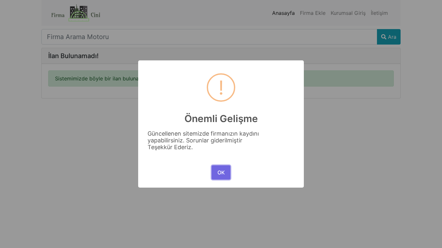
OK (221, 172)
